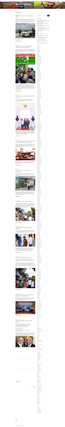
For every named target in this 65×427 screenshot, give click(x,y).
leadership (38, 365)
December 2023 (39, 92)
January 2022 (39, 124)
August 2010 (39, 309)
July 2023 (38, 99)
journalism (38, 354)
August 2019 (38, 164)
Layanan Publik (39, 364)
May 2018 (38, 184)
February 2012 (39, 287)
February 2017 (39, 205)
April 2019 (38, 170)
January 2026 (39, 57)
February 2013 (39, 270)
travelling (38, 399)
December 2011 (39, 290)
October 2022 (39, 111)
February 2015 (39, 238)
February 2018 (39, 188)
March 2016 (38, 220)
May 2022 (38, 118)
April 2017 (38, 202)
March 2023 (38, 104)
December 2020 (39, 142)
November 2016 (39, 209)
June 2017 (38, 199)
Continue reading (18, 135)
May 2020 (38, 152)
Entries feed (38, 409)
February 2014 (39, 255)
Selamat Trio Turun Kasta (44, 43)
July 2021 (38, 132)
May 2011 (38, 297)
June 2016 (38, 216)
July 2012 (38, 280)
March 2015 (38, 237)
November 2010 (39, 305)
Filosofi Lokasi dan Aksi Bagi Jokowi (23, 257)
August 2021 (38, 131)
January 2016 (38, 223)
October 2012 (39, 276)
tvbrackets (38, 43)
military (38, 371)
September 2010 (39, 308)
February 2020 (39, 156)
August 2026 (39, 47)
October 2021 (39, 128)
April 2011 (38, 298)
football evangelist (39, 340)
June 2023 (38, 100)
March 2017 (38, 203)
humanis (38, 347)
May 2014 (38, 251)
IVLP (38, 350)
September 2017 (39, 195)
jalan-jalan (38, 353)
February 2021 (39, 139)
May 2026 (38, 51)
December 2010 (39, 304)
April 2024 (38, 86)
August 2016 (38, 213)
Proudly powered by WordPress (19, 425)
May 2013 (38, 266)
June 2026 (38, 50)
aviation (38, 319)
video (38, 400)
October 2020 (39, 145)
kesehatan (38, 358)
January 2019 (38, 174)
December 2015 (39, 224)
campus (38, 325)
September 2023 (39, 96)
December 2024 (39, 75)
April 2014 (38, 252)
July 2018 (38, 181)
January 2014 (38, 256)
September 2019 (39, 163)
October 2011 (39, 291)
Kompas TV (38, 360)
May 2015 (38, 234)
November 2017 (39, 192)
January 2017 (38, 206)
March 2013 (38, 269)
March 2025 (38, 71)
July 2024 (38, 82)
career (38, 326)
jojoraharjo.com (22, 4)
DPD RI (38, 332)
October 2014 (39, 244)
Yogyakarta (38, 403)
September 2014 (39, 245)
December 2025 (39, 58)
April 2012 (38, 284)
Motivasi (38, 372)
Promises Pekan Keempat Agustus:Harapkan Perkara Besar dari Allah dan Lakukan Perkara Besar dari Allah (43, 21)
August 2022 (39, 114)
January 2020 (39, 157)
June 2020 (38, 150)
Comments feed (39, 410)
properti (38, 386)
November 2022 (39, 110)
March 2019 (38, 171)
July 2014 (38, 248)
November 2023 (39, 93)
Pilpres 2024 (38, 382)
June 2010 (38, 312)
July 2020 (38, 149)
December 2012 (39, 273)
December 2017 (39, 191)
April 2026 (38, 53)
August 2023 (39, 97)
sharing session (39, 389)
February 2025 (39, 72)
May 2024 (38, 85)
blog (37, 322)
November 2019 (39, 160)
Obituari (38, 375)
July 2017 (38, 198)
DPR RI (38, 333)
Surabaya (38, 393)
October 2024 (39, 78)
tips (37, 396)
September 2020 (39, 146)
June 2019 (38, 167)
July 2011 (38, 294)
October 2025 (39, 61)
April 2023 (38, 103)
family (38, 336)
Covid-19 (38, 329)
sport (38, 392)
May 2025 (38, 68)
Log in (38, 407)
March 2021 (38, 138)
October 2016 (39, 210)
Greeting (38, 346)
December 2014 (39, 241)
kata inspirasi (39, 357)
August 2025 (39, 64)
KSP (37, 361)
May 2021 (38, 135)
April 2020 (38, 153)
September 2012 (39, 277)
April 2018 (38, 185)
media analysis (39, 368)
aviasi (38, 318)
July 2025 (38, 65)
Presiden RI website (39, 385)
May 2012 (38, 283)
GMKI (38, 343)
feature (38, 339)
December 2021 (39, 125)
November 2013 (39, 259)
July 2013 (38, 263)
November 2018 (39, 177)
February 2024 (39, 89)
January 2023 (39, 107)
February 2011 (39, 301)
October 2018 (39, 178)
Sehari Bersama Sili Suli (43, 39)
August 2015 (38, 230)
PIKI (37, 379)
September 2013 (39, 262)
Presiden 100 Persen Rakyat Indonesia (24, 201)
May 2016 (38, 217)
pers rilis (38, 378)
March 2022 (38, 121)
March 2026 (38, 54)
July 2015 (38, 231)
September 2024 (39, 79)
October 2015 (39, 227)
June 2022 (38, 117)
